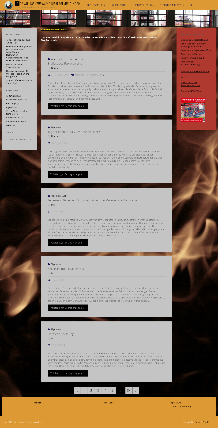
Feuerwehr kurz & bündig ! (193, 58)
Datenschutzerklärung (180, 406)
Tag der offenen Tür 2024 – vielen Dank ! (74, 132)
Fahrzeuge (11, 103)
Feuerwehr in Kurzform (192, 54)
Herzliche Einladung (61, 334)
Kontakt (37, 402)
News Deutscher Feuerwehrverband (190, 84)
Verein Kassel (12, 117)
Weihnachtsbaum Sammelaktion (14, 66)
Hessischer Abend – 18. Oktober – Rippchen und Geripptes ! (17, 74)
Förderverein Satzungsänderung (190, 63)
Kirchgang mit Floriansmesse (66, 269)
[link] (191, 5)
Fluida (197, 422)
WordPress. (208, 422)
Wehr (64, 195)
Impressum (175, 402)
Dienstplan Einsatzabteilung (194, 40)
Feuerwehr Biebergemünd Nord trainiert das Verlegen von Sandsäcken (93, 200)
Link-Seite (109, 402)
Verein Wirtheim (14, 121)
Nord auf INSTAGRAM (191, 91)
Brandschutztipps (14, 99)
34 (129, 390)
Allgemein (56, 127)
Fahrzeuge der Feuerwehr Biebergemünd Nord (193, 45)
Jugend (9, 107)
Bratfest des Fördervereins (65, 63)
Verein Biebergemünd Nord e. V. (67, 59)
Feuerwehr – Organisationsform (196, 50)
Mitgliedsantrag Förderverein (195, 71)
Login (183, 77)
